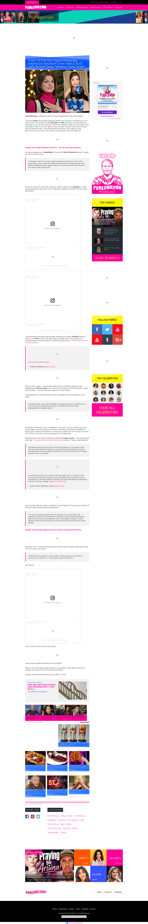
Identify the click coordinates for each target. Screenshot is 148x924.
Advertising (63, 909)
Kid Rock (62, 820)
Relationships (82, 7)
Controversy (95, 7)
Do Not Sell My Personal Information (74, 917)
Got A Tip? (32, 2)
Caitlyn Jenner (66, 816)
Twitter (63, 832)
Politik (68, 824)
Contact (92, 909)
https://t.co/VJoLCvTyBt (57, 481)
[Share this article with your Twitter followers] (38, 816)
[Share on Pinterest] (32, 816)
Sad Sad (66, 828)
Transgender (53, 832)
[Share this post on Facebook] (27, 816)
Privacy (71, 909)
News (99, 892)
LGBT (82, 820)
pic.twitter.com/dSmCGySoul (38, 362)
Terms (78, 909)
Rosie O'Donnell (54, 828)
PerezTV (70, 7)
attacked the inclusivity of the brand (48, 440)
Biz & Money (52, 816)
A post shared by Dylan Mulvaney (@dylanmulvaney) (52, 266)
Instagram (49, 674)
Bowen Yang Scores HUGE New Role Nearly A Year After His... (78, 717)
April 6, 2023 (59, 486)
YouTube (62, 674)
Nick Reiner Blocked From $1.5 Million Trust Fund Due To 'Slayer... (63, 717)
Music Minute (53, 824)
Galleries (118, 892)
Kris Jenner (73, 820)
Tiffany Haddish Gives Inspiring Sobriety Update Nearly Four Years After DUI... (32, 718)
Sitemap (85, 909)
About (55, 909)
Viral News (108, 7)
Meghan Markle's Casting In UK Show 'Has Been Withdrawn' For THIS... (47, 717)
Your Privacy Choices (76, 923)
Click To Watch (107, 258)
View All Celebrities (107, 410)
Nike (62, 824)
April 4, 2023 (50, 367)
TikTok (74, 828)
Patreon (60, 7)
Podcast (118, 7)
